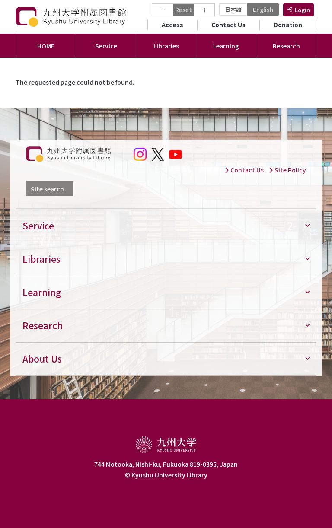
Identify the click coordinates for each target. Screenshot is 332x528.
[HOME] (72, 16)
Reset (183, 9)
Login (302, 10)
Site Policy (289, 169)
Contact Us (228, 24)
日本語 (233, 9)
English (263, 9)
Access (172, 24)
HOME (45, 45)
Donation (288, 24)
